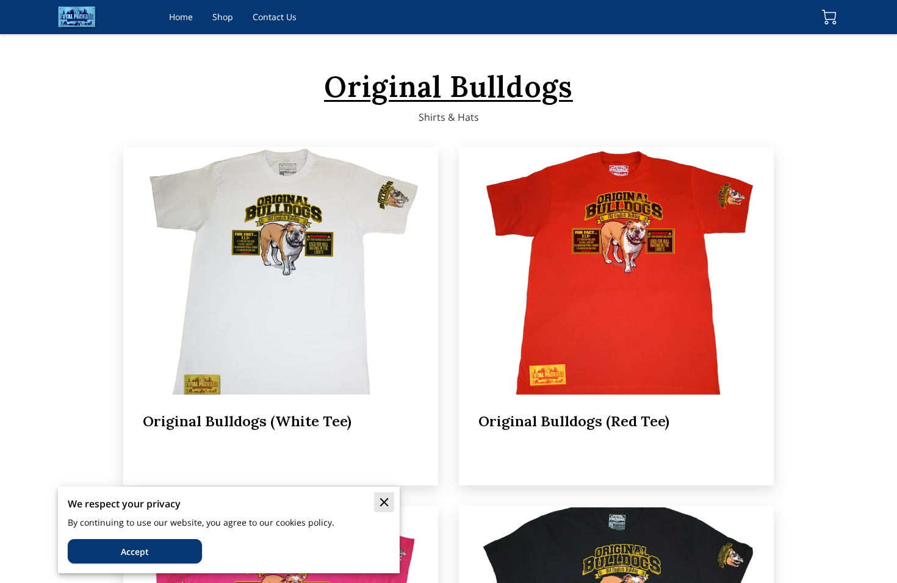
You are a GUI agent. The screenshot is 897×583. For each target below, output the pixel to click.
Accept (135, 551)
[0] (829, 17)
